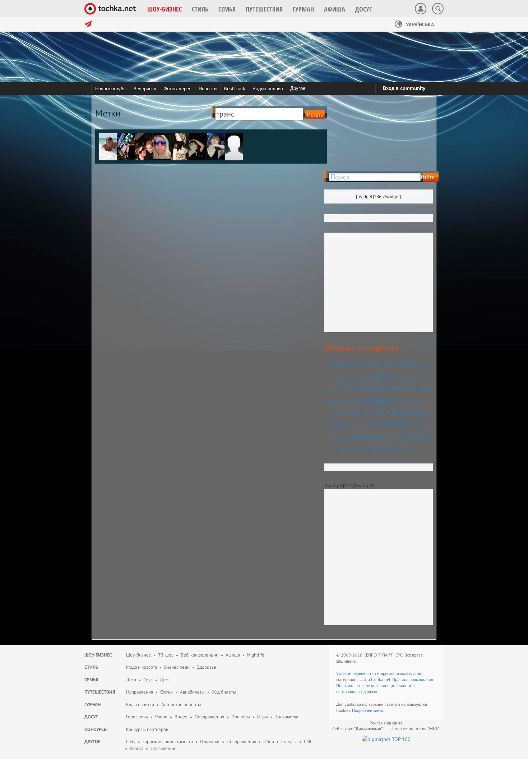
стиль (343, 448)
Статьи (166, 692)
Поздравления (209, 717)
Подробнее (362, 710)
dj (394, 363)
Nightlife (255, 655)
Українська (419, 24)
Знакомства (286, 717)
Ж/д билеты (224, 692)
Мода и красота (141, 667)
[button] (164, 9)
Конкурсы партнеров (147, 729)
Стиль (91, 667)
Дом (164, 680)
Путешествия (99, 692)
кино (349, 387)
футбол (413, 448)
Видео (181, 717)
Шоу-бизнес (98, 655)
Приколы (240, 717)
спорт (419, 436)
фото (365, 448)
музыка (377, 399)
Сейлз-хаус (357, 728)
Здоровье (206, 667)
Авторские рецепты (181, 704)
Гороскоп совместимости (168, 742)
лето (414, 388)
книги (383, 388)
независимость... (413, 401)
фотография (388, 447)
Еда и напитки (140, 704)
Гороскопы (137, 717)
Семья (91, 680)
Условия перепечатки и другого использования (379, 673)
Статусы (289, 742)
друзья (383, 375)
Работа (136, 748)
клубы (366, 387)
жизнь (402, 377)
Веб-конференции (199, 655)
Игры (262, 717)
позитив (392, 423)
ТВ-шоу (165, 655)
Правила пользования (412, 679)
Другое (297, 88)
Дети (131, 680)
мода (345, 401)
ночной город (382, 412)
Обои (268, 742)
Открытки (209, 742)
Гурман (92, 704)
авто (424, 364)
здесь (378, 710)
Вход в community (404, 88)
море (355, 401)
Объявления (162, 748)
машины (333, 401)
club (366, 363)
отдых (370, 424)
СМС (308, 742)
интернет (417, 377)
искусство (332, 388)
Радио (161, 717)
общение (356, 424)
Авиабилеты (192, 692)
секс (389, 437)
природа (419, 424)
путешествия (366, 437)
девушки (362, 377)
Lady (130, 742)
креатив (400, 388)
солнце (401, 437)
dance (382, 363)
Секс (148, 680)
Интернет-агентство (415, 728)
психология (337, 437)
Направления (139, 692)
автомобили (343, 377)
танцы (354, 448)
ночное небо (346, 413)
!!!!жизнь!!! (344, 363)
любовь (426, 388)
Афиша (233, 655)
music (409, 363)
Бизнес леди (177, 667)
